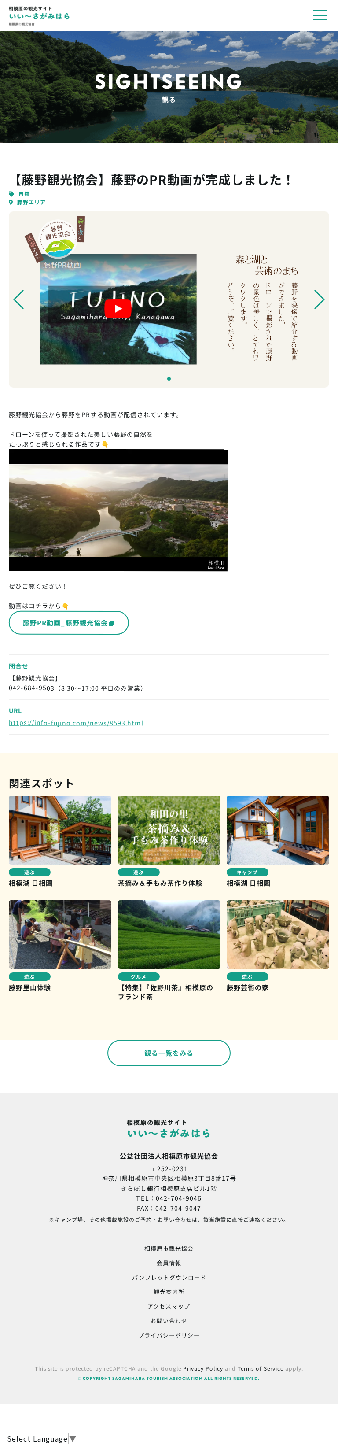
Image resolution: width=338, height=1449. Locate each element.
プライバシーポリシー (169, 1335)
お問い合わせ (169, 1320)
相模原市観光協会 (169, 1248)
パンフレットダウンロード (169, 1277)
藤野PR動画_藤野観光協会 (65, 622)
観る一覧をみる (169, 1052)
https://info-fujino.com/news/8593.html (76, 723)
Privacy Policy (203, 1368)
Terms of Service (260, 1368)
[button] (19, 299)
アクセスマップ (168, 1306)
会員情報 (169, 1263)
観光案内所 (169, 1291)
